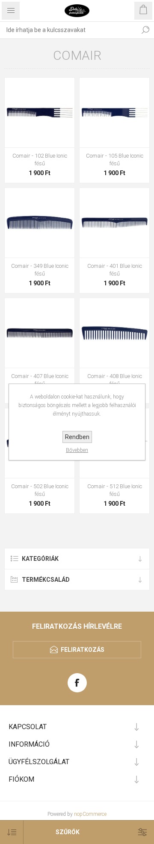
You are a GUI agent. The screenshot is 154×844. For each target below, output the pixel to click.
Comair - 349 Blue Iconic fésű (39, 270)
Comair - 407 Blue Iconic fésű (39, 380)
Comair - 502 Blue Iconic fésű (39, 490)
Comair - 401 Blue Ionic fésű (114, 270)
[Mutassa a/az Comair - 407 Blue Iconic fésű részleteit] (39, 333)
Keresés (145, 29)
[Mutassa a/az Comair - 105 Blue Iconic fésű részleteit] (114, 112)
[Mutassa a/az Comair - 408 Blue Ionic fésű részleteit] (114, 333)
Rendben (77, 437)
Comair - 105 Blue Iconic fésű (114, 159)
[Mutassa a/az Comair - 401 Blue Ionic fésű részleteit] (114, 223)
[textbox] (68, 29)
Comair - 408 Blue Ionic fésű (114, 380)
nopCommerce (90, 814)
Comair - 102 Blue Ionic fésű (39, 159)
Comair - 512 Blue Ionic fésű (114, 490)
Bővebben (77, 450)
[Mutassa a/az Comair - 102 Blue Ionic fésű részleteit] (39, 112)
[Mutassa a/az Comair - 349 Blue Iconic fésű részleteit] (39, 223)
